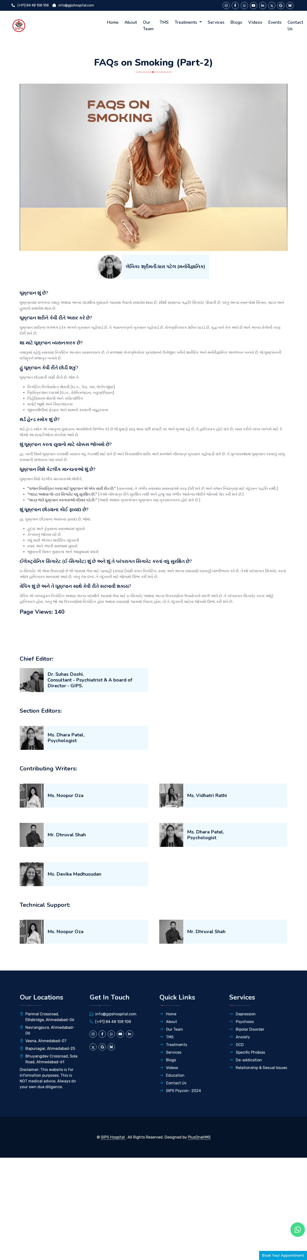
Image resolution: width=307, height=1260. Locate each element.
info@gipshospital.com (76, 5)
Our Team (148, 25)
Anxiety (242, 1037)
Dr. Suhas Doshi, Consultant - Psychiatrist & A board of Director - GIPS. (89, 680)
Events (275, 22)
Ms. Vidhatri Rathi (207, 795)
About (130, 22)
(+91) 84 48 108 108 (33, 5)
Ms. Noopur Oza (65, 795)
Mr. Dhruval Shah (66, 835)
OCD (239, 1044)
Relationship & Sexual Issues (261, 1067)
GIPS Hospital (113, 1137)
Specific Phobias (250, 1052)
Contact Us (295, 25)
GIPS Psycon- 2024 (183, 1090)
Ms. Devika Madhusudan (74, 874)
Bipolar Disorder (249, 1029)
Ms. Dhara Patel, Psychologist (65, 738)
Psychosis (244, 1021)
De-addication (248, 1060)
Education (174, 1075)
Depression (245, 1014)
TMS (164, 22)
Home (112, 22)
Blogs (236, 22)
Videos (255, 22)
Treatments (186, 22)
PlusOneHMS (199, 1137)
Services (216, 22)
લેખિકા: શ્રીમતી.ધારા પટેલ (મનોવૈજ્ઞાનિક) (165, 266)
